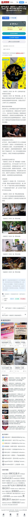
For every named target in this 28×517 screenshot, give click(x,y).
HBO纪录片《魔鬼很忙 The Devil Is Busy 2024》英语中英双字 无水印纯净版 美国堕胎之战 (17, 422)
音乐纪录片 (15, 504)
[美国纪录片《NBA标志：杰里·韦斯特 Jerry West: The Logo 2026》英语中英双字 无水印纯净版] (5, 379)
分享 (13, 298)
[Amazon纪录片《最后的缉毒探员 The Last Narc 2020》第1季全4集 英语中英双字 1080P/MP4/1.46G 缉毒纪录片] (7, 356)
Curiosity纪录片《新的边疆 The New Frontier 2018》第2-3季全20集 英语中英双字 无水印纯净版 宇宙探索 (17, 412)
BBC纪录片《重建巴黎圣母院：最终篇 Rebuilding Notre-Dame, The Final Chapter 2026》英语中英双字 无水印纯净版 (17, 401)
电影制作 (16, 496)
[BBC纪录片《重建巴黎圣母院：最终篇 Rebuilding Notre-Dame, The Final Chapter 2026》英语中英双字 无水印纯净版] (5, 401)
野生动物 (10, 504)
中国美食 (7, 481)
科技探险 (9, 341)
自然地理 (22, 366)
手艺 (4, 296)
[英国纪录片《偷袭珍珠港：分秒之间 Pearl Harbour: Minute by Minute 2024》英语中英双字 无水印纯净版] (5, 385)
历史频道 (21, 483)
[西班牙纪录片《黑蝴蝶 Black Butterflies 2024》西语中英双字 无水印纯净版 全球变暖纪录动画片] (5, 406)
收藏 (18, 298)
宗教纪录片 (17, 488)
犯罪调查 (6, 496)
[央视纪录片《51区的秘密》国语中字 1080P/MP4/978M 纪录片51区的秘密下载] (20, 331)
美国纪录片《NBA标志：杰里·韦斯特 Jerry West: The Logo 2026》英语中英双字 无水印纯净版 (17, 379)
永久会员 (21, 27)
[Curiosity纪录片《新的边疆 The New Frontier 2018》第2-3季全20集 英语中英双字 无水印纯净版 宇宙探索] (5, 412)
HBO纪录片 (19, 476)
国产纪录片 (22, 294)
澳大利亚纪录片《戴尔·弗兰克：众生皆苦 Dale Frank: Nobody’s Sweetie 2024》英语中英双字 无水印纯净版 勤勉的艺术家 (17, 428)
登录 (22, 2)
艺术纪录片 (9, 502)
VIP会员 (10, 27)
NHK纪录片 (16, 478)
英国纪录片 (16, 502)
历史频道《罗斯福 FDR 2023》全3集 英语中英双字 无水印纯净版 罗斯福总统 (17, 390)
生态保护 (12, 496)
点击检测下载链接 (14, 37)
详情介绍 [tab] (6, 18)
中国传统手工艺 (14, 294)
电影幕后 (20, 496)
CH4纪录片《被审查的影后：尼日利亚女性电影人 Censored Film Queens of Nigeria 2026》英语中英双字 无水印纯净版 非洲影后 (17, 417)
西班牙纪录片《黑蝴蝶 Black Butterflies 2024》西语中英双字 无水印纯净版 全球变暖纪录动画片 (17, 406)
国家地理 (20, 485)
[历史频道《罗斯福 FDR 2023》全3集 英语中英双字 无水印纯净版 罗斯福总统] (5, 390)
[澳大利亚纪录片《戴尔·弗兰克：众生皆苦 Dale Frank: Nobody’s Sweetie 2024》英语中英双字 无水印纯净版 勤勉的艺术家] (5, 428)
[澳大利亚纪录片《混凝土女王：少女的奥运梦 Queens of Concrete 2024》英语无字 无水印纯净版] (5, 395)
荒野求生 (23, 502)
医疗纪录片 (15, 483)
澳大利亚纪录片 (17, 493)
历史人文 (16, 12)
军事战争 (18, 341)
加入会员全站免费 (14, 41)
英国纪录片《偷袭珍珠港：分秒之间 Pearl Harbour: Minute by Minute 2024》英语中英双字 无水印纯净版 (17, 385)
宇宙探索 (12, 488)
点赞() (23, 298)
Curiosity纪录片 (12, 476)
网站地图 (25, 510)
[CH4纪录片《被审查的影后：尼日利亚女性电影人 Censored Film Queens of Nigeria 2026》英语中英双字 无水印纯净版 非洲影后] (5, 417)
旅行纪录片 (21, 491)
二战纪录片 (13, 481)
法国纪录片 (9, 493)
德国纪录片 (8, 491)
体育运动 (18, 481)
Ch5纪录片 (6, 476)
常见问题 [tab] (14, 18)
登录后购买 (15, 33)
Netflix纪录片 (7, 478)
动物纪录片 (9, 483)
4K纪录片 (7, 294)
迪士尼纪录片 (5, 504)
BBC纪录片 (14, 473)
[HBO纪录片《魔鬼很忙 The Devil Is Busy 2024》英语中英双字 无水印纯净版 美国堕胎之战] (5, 422)
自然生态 (4, 502)
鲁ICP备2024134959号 (14, 511)
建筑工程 (21, 488)
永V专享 (20, 12)
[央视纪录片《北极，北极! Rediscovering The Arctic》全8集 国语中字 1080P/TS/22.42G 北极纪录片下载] (20, 356)
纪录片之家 (6, 299)
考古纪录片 (22, 500)
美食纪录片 (15, 499)
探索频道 (15, 491)
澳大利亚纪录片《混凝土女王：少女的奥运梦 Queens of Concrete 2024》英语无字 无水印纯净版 (17, 395)
